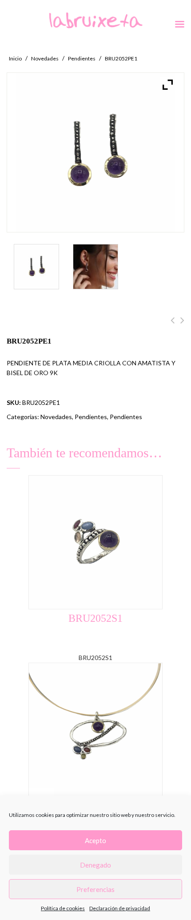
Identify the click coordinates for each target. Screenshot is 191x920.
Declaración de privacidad (119, 908)
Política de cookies (63, 908)
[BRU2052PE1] (36, 266)
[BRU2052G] (95, 266)
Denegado (95, 865)
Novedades (45, 58)
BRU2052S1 (182, 325)
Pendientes (82, 58)
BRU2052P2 (173, 325)
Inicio (15, 58)
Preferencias (95, 889)
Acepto (95, 840)
